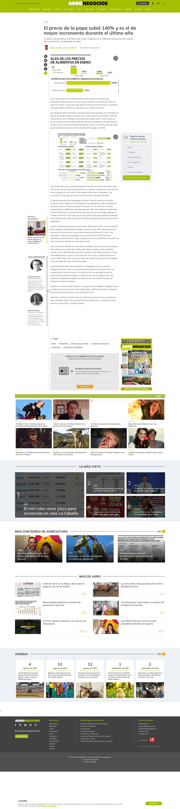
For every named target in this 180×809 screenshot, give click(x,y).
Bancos (161, 631)
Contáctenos (85, 729)
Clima (57, 9)
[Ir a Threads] (36, 725)
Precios (138, 9)
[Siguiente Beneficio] (115, 372)
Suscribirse (21, 736)
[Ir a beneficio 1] (77, 380)
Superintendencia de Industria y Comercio (96, 741)
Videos (148, 9)
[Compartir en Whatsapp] (45, 69)
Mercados (89, 9)
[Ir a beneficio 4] (84, 380)
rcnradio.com (143, 734)
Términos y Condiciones (90, 734)
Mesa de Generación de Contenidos (94, 724)
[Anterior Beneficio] (54, 372)
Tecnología (68, 9)
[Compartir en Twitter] (45, 56)
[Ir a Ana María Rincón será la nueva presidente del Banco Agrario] (106, 626)
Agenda (128, 9)
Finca (79, 9)
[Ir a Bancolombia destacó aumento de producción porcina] (28, 608)
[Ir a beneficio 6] (89, 380)
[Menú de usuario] (153, 3)
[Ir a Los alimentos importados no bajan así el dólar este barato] (106, 608)
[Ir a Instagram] (30, 725)
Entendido (153, 803)
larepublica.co (143, 724)
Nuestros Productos (88, 726)
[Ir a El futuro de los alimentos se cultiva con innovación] (28, 626)
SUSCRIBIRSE (85, 386)
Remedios (101, 9)
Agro (84, 594)
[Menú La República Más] (158, 3)
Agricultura (34, 9)
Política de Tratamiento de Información (95, 736)
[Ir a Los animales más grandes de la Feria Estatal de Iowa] (106, 589)
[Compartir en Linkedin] (45, 60)
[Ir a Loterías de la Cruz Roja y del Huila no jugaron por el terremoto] (28, 589)
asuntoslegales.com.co (147, 726)
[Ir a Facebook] (15, 725)
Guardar (45, 73)
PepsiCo (83, 631)
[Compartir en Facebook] (45, 64)
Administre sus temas (137, 178)
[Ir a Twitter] (20, 725)
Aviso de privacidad (88, 731)
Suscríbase (142, 3)
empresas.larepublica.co (147, 729)
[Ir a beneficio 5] (87, 380)
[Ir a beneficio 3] (82, 380)
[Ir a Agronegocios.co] (27, 721)
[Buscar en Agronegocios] (163, 3)
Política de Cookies (88, 739)
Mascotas (47, 9)
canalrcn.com (143, 731)
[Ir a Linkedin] (25, 725)
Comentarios (115, 9)
